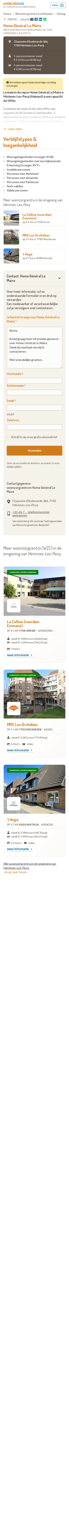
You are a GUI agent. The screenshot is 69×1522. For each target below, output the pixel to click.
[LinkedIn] (40, 19)
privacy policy (14, 466)
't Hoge (37, 256)
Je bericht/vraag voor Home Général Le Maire (33, 319)
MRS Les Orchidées (39, 237)
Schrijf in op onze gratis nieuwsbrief (34, 437)
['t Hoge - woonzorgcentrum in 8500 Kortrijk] (34, 789)
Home (7, 13)
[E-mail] (31, 19)
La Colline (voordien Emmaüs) (37, 218)
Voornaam (14, 374)
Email (10, 400)
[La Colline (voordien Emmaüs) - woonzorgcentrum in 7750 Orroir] (34, 591)
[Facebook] (36, 19)
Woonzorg (13, 3)
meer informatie (18, 655)
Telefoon (13, 420)
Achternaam (15, 385)
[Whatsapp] (45, 19)
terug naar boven (15, 872)
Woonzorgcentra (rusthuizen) (34, 13)
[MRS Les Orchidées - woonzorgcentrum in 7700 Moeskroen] (34, 694)
